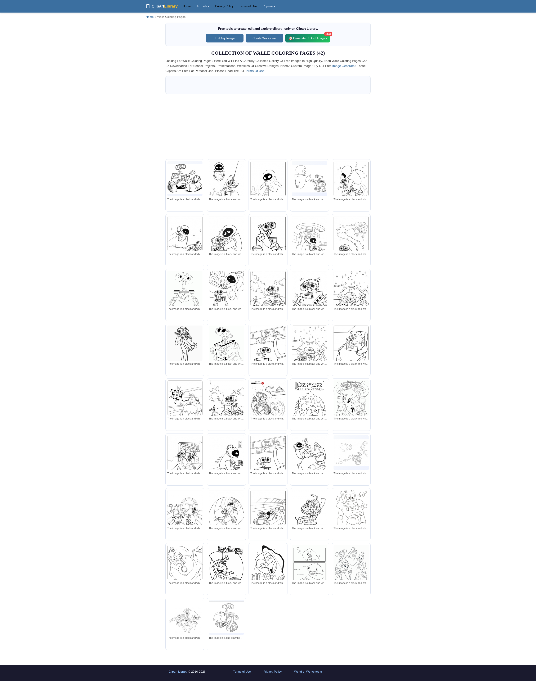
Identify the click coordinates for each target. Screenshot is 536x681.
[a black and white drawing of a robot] (184, 569)
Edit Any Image (225, 38)
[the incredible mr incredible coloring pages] (309, 460)
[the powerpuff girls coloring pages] (268, 186)
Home (187, 6)
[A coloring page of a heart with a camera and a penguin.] (268, 405)
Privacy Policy (224, 6)
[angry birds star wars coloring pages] (309, 403)
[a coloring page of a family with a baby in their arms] (351, 569)
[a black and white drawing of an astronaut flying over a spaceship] (184, 240)
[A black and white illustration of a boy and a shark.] (309, 567)
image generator (343, 66)
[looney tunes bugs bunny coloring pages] (184, 347)
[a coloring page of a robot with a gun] (268, 240)
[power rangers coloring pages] (184, 624)
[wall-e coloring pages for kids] (184, 179)
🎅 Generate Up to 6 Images (309, 37)
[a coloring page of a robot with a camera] (226, 240)
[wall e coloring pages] (184, 296)
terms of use (254, 71)
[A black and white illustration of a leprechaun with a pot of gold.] (226, 567)
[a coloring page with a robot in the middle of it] (351, 295)
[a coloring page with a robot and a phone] (309, 295)
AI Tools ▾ (203, 6)
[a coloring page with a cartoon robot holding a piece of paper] (309, 513)
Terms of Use (248, 6)
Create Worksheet (265, 38)
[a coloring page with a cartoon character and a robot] (226, 295)
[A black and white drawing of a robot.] (226, 348)
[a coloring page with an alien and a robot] (351, 186)
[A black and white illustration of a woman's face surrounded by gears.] (351, 407)
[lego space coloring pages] (309, 350)
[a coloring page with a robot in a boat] (268, 515)
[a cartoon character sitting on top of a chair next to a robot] (184, 405)
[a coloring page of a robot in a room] (268, 350)
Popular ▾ (269, 6)
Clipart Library (178, 671)
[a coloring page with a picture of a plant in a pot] (184, 514)
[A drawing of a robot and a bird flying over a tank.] (351, 452)
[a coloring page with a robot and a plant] (268, 295)
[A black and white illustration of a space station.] (268, 567)
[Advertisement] (268, 126)
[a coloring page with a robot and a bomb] (351, 240)
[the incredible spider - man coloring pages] (226, 186)
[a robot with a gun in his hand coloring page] (309, 178)
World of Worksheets (308, 671)
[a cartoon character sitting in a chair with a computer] (351, 350)
